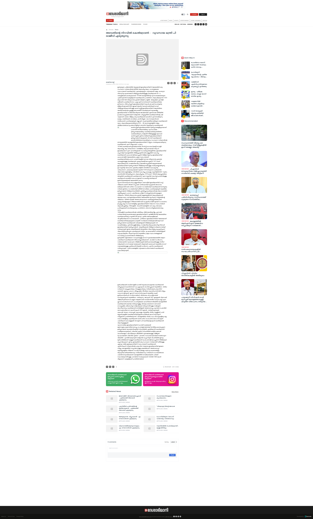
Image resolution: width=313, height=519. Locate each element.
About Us (3, 516)
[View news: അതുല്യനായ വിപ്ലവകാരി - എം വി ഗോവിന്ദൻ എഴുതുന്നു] (112, 419)
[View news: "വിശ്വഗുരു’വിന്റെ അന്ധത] (149, 408)
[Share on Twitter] (171, 83)
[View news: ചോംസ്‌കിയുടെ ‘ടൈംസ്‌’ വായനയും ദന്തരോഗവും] (149, 419)
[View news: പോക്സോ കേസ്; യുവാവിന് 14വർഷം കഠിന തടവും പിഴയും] (185, 65)
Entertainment (184, 20)
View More (175, 392)
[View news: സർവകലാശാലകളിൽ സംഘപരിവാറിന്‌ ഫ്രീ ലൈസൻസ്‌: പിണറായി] (194, 237)
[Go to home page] (117, 13)
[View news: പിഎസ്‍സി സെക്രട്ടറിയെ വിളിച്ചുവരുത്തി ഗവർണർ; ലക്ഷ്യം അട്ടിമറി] (194, 159)
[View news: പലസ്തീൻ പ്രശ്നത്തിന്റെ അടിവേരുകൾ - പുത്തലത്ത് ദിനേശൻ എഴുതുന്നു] (112, 408)
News (170, 20)
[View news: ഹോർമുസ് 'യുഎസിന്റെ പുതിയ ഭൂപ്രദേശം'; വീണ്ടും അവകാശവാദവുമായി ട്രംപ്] (185, 75)
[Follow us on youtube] (206, 24)
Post (172, 455)
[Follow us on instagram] (195, 24)
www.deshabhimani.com (145, 516)
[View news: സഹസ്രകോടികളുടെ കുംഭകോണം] (149, 398)
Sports (176, 20)
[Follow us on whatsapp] (203, 24)
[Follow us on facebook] (198, 24)
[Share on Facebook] (168, 83)
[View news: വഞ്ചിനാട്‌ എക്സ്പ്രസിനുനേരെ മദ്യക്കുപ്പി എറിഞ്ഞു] (185, 84)
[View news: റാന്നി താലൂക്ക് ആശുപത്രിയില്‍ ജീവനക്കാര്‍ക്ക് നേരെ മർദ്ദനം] (185, 113)
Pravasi (205, 20)
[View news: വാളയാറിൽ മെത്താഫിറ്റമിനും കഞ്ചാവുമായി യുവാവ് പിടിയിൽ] (185, 104)
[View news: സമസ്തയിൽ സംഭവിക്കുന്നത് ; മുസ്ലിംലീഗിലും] (149, 428)
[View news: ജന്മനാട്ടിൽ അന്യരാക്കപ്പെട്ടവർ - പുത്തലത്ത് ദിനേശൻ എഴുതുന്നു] (112, 398)
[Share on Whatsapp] (175, 83)
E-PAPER (194, 14)
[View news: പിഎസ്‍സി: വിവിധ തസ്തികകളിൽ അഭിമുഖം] (194, 263)
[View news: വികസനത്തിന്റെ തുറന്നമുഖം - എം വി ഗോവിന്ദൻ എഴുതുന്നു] (112, 428)
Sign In (203, 14)
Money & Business (196, 20)
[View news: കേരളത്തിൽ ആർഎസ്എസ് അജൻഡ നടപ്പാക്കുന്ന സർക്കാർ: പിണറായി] (194, 211)
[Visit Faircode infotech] (308, 516)
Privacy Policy (20, 516)
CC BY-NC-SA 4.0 (168, 516)
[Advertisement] (142, 481)
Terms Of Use (11, 516)
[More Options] (178, 83)
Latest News (163, 20)
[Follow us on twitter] (200, 24)
